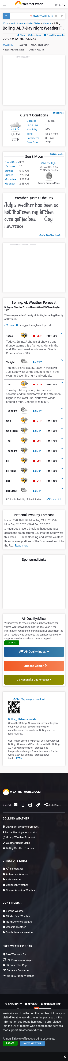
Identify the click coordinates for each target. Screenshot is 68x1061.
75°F (20, 959)
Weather (8, 44)
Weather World (32, 4)
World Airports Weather (20, 975)
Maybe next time (32, 1043)
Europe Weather (14, 911)
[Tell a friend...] (15, 804)
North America (18, 23)
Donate (10, 1043)
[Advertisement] (34, 80)
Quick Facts (37, 49)
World (5, 23)
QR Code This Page (16, 965)
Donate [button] (12, 643)
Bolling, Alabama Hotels (22, 719)
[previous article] (56, 16)
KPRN (19, 758)
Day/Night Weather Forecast (22, 826)
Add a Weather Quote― (51, 235)
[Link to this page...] (38, 804)
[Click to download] (14, 707)
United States (33, 23)
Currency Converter (17, 970)
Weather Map (40, 44)
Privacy (32, 1004)
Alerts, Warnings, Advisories (20, 832)
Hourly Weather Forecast (20, 837)
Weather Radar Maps (17, 842)
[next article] (62, 16)
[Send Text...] (22, 804)
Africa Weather (14, 868)
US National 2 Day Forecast (33, 679)
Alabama (47, 23)
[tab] (34, 335)
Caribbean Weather (16, 885)
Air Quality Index (35, 651)
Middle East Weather (17, 916)
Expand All (12, 325)
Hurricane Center (33, 666)
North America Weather (19, 921)
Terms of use (52, 1004)
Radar (23, 44)
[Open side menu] (4, 4)
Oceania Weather (15, 927)
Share (22, 35)
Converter (59, 154)
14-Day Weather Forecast (20, 848)
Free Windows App (16, 954)
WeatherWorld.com (25, 791)
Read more (21, 545)
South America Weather (19, 932)
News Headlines (13, 49)
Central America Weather (20, 890)
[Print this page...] (30, 804)
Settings (59, 113)
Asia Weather (13, 879)
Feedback (36, 35)
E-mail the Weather (55, 35)
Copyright (14, 1004)
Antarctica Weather (16, 874)
